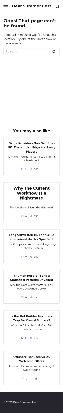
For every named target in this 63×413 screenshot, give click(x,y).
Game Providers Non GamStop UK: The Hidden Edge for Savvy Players (31, 147)
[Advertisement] (31, 88)
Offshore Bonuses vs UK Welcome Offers (31, 359)
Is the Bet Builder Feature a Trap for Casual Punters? (31, 318)
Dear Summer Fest (31, 6)
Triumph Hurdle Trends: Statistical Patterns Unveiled (31, 277)
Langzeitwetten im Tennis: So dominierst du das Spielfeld (31, 237)
